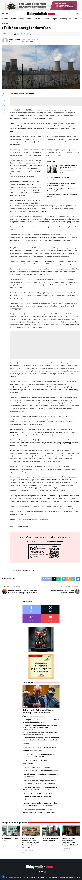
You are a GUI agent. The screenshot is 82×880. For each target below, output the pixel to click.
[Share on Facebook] (12, 33)
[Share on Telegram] (21, 33)
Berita (25, 706)
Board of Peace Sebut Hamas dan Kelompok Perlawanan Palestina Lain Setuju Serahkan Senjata (39, 796)
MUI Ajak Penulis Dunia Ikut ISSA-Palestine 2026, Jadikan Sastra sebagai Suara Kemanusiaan (40, 727)
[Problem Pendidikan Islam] (11, 831)
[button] (3, 13)
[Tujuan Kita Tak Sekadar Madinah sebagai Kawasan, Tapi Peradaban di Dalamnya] (31, 831)
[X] (50, 609)
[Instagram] (31, 618)
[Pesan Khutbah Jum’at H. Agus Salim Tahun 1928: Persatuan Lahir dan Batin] (52, 169)
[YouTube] (42, 872)
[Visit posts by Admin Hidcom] (5, 41)
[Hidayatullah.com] (41, 14)
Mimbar (5, 23)
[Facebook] (31, 609)
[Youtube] (50, 618)
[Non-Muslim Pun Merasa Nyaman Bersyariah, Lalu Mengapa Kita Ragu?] (71, 831)
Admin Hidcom (14, 39)
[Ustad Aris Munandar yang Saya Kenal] (51, 831)
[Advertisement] (45, 345)
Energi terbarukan (22, 570)
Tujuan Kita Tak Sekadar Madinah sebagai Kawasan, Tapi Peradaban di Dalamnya (31, 843)
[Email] (24, 33)
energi (12, 131)
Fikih (12, 123)
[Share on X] (15, 33)
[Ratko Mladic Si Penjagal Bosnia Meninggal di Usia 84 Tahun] (41, 696)
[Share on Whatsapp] (18, 33)
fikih (34, 416)
